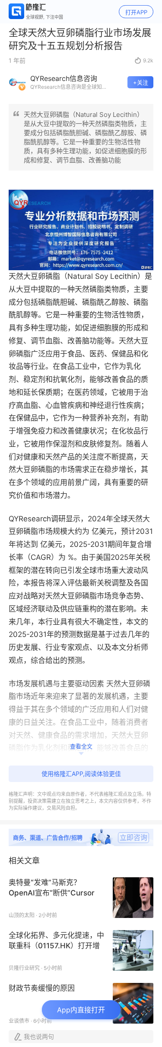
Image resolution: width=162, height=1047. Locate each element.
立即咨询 (133, 837)
